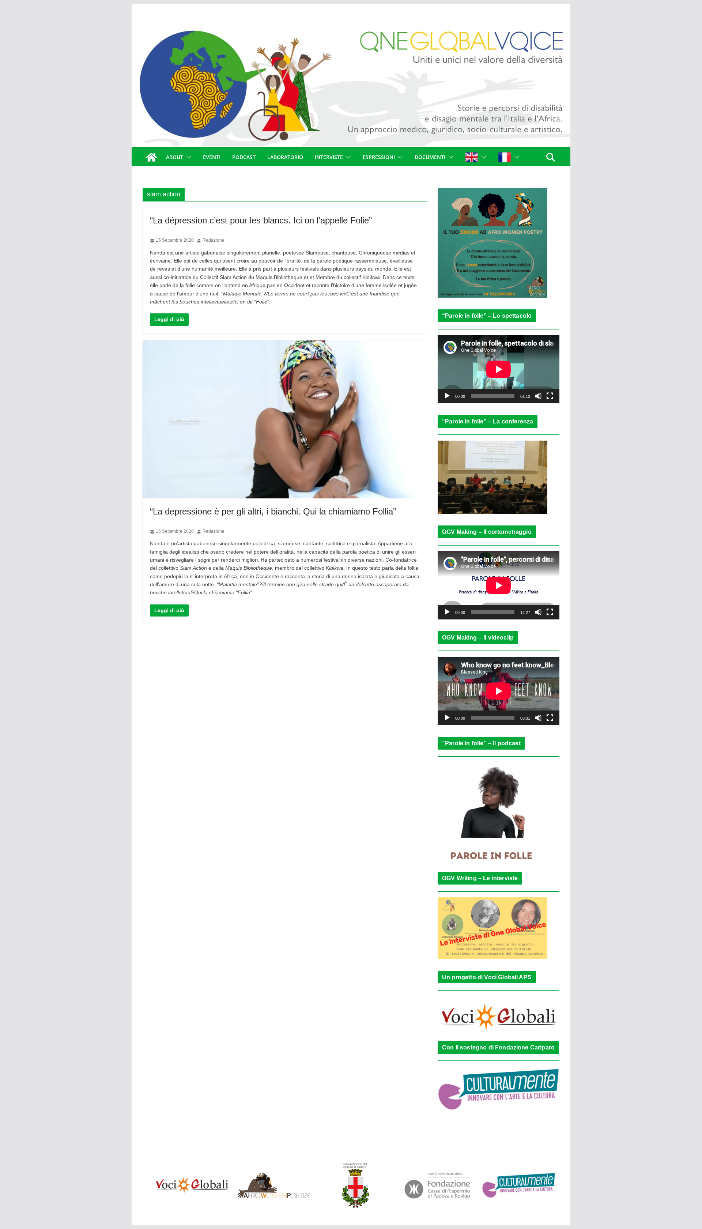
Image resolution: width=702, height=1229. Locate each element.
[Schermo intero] (550, 396)
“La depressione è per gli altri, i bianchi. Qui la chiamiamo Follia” (273, 511)
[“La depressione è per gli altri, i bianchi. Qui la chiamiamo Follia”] (285, 419)
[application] (498, 369)
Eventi (211, 157)
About (174, 157)
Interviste (329, 157)
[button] (187, 157)
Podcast (244, 157)
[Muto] (538, 396)
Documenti (430, 157)
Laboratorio (285, 157)
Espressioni (379, 157)
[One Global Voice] (151, 157)
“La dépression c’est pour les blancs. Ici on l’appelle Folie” (261, 220)
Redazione (213, 240)
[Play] (447, 396)
